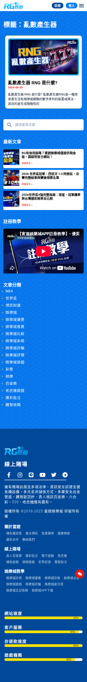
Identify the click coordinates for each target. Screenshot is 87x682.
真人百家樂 (14, 555)
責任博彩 (31, 533)
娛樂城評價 (15, 355)
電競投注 (60, 562)
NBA (9, 291)
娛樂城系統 (15, 341)
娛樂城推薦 (15, 327)
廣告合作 (12, 539)
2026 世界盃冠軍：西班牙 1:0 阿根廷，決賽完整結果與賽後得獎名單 (50, 175)
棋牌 (9, 376)
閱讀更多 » (27, 163)
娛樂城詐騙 (15, 348)
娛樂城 (11, 312)
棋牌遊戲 (28, 562)
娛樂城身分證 (54, 584)
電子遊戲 (47, 555)
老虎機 (62, 555)
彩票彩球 (44, 562)
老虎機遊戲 (15, 391)
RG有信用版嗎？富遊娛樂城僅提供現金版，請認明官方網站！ (49, 155)
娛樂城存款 (52, 578)
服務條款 (64, 533)
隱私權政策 (14, 533)
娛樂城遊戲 (15, 362)
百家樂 (11, 383)
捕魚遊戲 (12, 562)
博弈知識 (13, 305)
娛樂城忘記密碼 (17, 590)
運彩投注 (13, 398)
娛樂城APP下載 (42, 590)
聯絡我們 (28, 539)
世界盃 (11, 298)
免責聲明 (47, 533)
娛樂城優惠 (15, 319)
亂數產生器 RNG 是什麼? (32, 82)
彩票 (9, 369)
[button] (81, 6)
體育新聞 (13, 405)
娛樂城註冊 (14, 578)
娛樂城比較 (15, 334)
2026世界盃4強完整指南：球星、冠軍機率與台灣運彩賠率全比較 (51, 196)
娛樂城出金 (71, 578)
